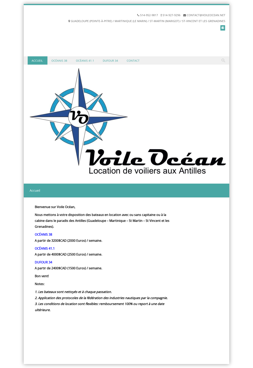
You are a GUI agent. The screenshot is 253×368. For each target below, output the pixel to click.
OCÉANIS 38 (59, 60)
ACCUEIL (37, 60)
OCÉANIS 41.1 (85, 60)
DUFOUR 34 (110, 60)
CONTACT (133, 60)
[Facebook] (222, 28)
